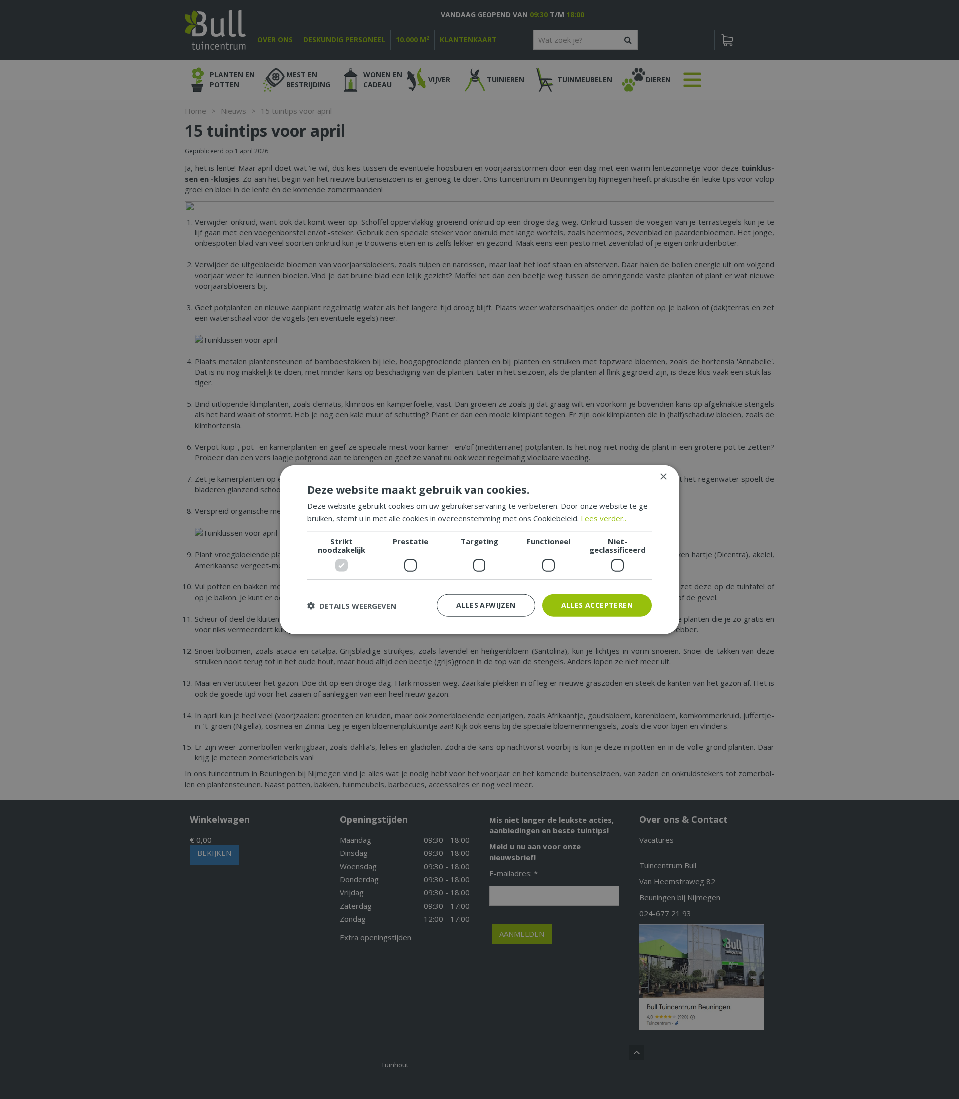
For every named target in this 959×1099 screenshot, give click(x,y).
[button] (351, 605)
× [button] (663, 476)
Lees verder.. (603, 518)
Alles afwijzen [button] (486, 605)
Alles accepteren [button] (597, 605)
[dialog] (479, 549)
